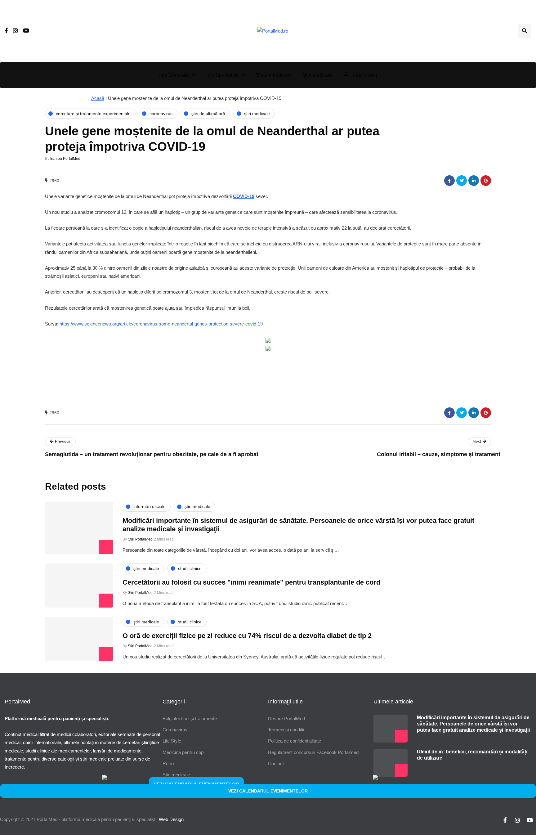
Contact (276, 763)
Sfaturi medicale (274, 75)
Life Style (172, 740)
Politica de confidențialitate (294, 740)
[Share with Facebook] (449, 180)
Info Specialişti (222, 75)
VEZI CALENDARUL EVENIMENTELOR (268, 790)
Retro (168, 763)
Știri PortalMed (140, 539)
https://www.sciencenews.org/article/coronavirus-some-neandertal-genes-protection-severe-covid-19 (161, 323)
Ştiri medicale (318, 75)
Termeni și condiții (286, 729)
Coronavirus (175, 729)
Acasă (97, 98)
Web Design (171, 819)
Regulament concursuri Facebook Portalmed (313, 752)
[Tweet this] (461, 180)
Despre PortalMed (286, 718)
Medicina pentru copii (184, 752)
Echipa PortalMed (65, 158)
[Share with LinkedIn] (473, 180)
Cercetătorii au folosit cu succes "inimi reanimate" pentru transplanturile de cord (251, 582)
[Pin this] (485, 180)
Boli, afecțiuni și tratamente (190, 718)
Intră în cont (364, 75)
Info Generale (174, 75)
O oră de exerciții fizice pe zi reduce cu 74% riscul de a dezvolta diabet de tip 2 (247, 636)
